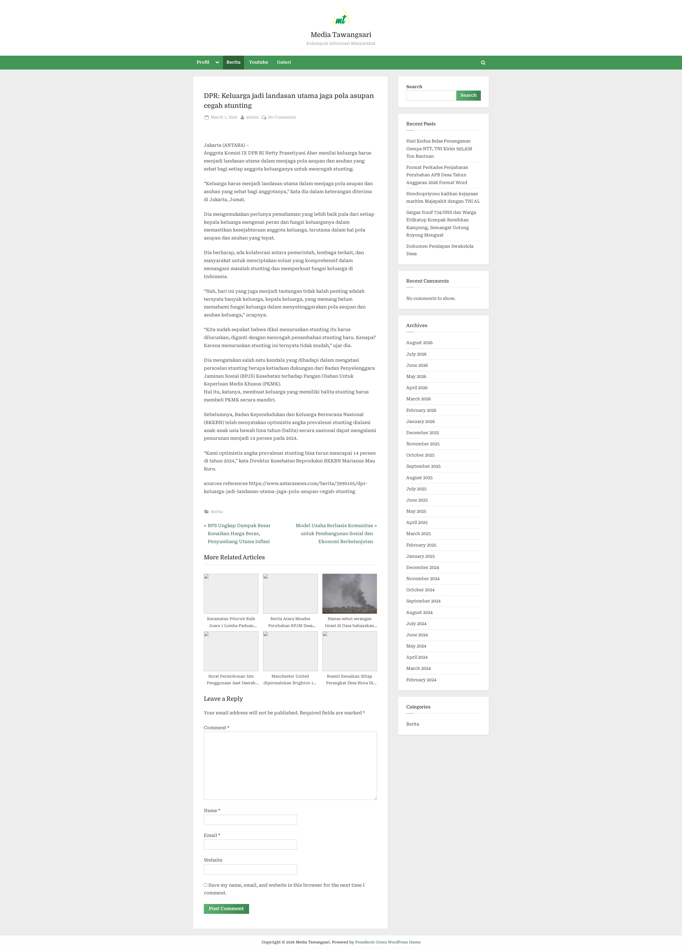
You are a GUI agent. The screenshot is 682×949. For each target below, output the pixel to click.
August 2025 (419, 477)
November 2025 (423, 443)
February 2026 (421, 410)
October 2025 (420, 455)
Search (414, 86)
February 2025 (421, 545)
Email (212, 835)
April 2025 (417, 522)
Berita (233, 62)
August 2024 (419, 612)
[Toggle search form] (483, 62)
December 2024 (422, 567)
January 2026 (420, 421)
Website (213, 860)
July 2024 (416, 623)
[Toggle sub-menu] (217, 63)
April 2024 (417, 657)
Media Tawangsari (341, 35)
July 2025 (416, 488)
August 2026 (419, 342)
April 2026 (417, 387)
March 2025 (418, 533)
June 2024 (417, 634)
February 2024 (421, 679)
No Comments (282, 117)
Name (212, 810)
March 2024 (418, 668)
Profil (203, 62)
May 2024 (416, 646)
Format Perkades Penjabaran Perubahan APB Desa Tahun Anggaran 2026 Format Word (437, 175)
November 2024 (423, 578)
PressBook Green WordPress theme (388, 942)
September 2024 (423, 601)
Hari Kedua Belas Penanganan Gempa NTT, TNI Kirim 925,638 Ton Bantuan (439, 149)
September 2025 (423, 466)
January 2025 (420, 556)
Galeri (284, 62)
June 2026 (417, 365)
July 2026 (416, 354)
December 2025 (422, 432)
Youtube (258, 62)
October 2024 (420, 589)
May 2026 (416, 376)
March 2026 (418, 398)
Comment (216, 727)
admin (252, 117)
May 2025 (416, 511)
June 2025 (417, 500)
